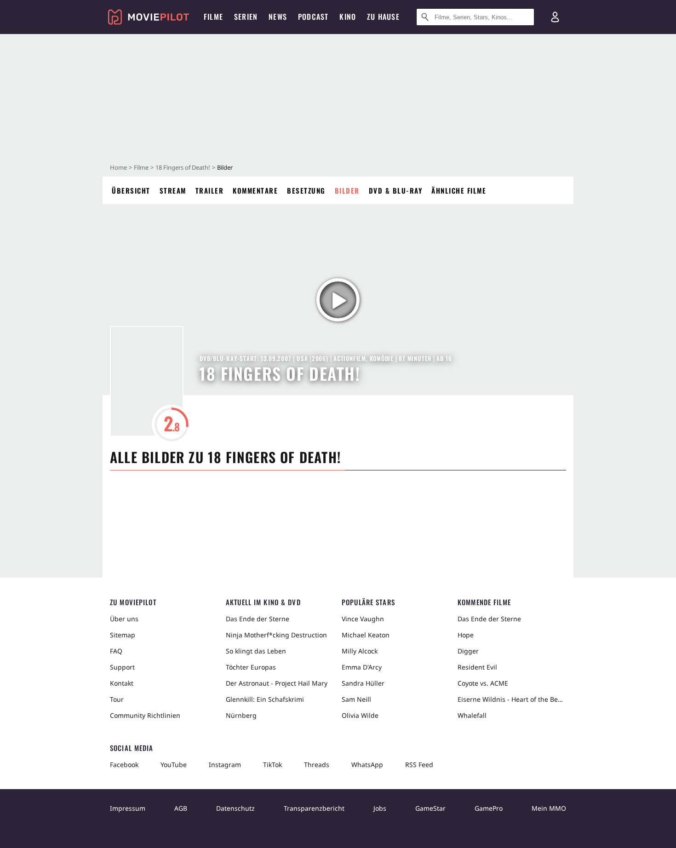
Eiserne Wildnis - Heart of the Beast (512, 699)
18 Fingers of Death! (182, 167)
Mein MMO (549, 808)
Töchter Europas (251, 667)
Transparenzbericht (314, 808)
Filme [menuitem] (213, 16)
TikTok (272, 764)
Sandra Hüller (363, 683)
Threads (316, 764)
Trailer (209, 190)
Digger (468, 651)
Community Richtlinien (145, 715)
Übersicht (131, 190)
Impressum (127, 808)
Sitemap (122, 634)
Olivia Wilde (360, 715)
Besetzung (306, 190)
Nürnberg (241, 715)
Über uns (124, 618)
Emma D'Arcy (362, 667)
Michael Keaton (366, 634)
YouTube (173, 764)
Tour (117, 699)
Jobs (379, 808)
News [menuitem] (278, 16)
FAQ (116, 651)
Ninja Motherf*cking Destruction (276, 634)
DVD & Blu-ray (396, 190)
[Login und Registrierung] (555, 17)
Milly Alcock (360, 651)
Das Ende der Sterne (257, 618)
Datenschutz (235, 808)
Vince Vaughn (363, 618)
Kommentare (255, 190)
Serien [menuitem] (246, 16)
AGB (180, 808)
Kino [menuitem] (347, 16)
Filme (141, 167)
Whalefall (472, 715)
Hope (466, 634)
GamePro (489, 808)
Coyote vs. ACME (483, 683)
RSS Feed (419, 764)
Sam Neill (356, 699)
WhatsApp (367, 764)
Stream (173, 190)
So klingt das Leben (256, 651)
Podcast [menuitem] (313, 16)
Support (122, 667)
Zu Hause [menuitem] (383, 16)
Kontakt (121, 683)
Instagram (225, 764)
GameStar (430, 808)
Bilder (347, 190)
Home (118, 167)
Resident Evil (477, 667)
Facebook (124, 764)
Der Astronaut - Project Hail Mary (276, 683)
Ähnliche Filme (458, 190)
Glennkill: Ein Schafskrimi (265, 699)
